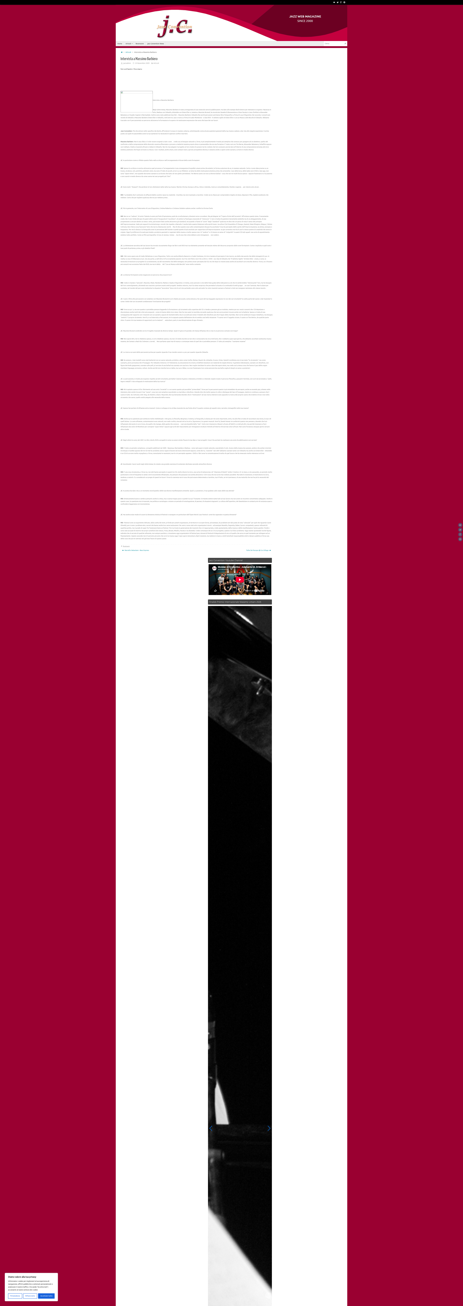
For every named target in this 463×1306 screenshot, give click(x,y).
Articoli (128, 52)
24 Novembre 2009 (142, 63)
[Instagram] (344, 2)
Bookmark (126, 546)
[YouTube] (334, 2)
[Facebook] (341, 2)
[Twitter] (337, 2)
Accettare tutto (46, 1296)
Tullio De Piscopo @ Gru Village (257, 550)
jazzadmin (127, 63)
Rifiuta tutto (30, 1296)
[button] (210, 1128)
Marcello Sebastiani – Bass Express (136, 550)
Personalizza (15, 1296)
